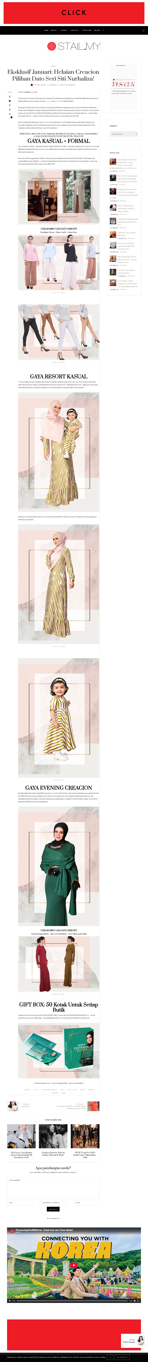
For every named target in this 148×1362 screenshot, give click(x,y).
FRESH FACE (74, 30)
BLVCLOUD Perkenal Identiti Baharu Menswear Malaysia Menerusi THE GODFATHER (127, 179)
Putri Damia (129, 1342)
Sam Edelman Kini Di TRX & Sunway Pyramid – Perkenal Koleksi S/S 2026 (127, 259)
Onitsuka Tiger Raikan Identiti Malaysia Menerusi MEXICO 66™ (128, 222)
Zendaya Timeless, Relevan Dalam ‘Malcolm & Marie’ (21, 1154)
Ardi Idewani (41, 85)
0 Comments (53, 85)
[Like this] (10, 118)
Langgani (97, 30)
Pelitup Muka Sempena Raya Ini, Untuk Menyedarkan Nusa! (85, 1155)
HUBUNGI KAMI (86, 30)
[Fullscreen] (138, 1301)
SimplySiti (58, 101)
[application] (74, 1265)
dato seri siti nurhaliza (49, 1089)
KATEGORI (54, 30)
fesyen (62, 1089)
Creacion (49, 101)
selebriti (91, 1089)
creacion (27, 1089)
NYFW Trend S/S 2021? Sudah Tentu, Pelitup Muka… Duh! (53, 1155)
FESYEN (53, 66)
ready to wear (72, 1089)
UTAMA (46, 30)
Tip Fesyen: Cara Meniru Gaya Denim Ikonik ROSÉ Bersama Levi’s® (126, 246)
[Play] (10, 1301)
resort (83, 1089)
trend (63, 1093)
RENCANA (64, 30)
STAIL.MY (122, 171)
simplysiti (55, 1093)
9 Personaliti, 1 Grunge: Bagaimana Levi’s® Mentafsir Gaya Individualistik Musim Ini (127, 284)
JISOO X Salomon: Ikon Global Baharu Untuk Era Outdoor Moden (126, 208)
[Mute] (135, 1301)
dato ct (35, 1089)
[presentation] (12, 1140)
